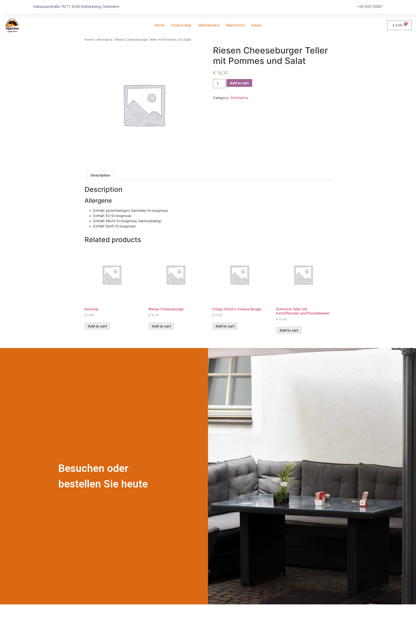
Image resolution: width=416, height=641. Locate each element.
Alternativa (104, 40)
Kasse (257, 25)
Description (100, 175)
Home (159, 25)
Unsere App (181, 25)
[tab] (100, 175)
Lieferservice (208, 25)
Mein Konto (235, 25)
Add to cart (239, 83)
